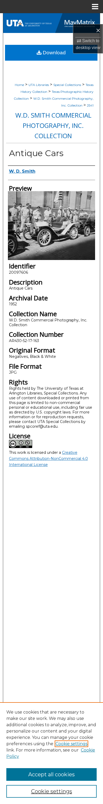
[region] (51, 753)
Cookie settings (71, 743)
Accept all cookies (51, 774)
